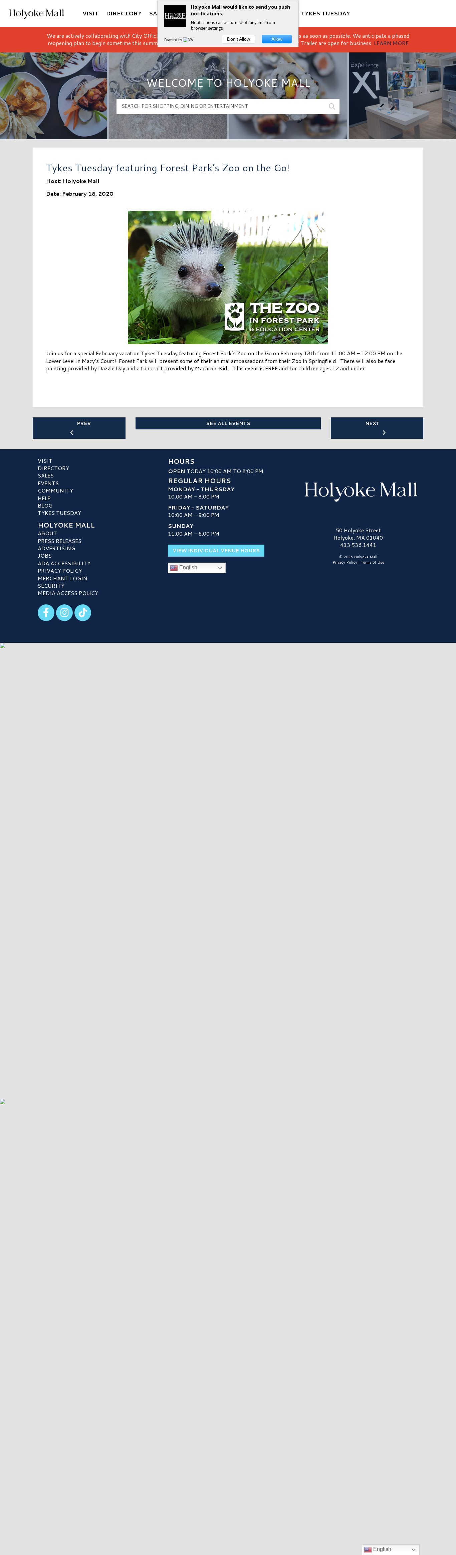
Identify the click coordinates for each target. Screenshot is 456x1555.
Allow (276, 39)
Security (51, 585)
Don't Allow (238, 39)
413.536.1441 (358, 545)
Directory (53, 468)
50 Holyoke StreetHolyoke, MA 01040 (358, 533)
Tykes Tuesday (59, 513)
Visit (45, 460)
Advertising (56, 548)
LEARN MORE (391, 43)
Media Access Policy (68, 593)
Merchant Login (62, 578)
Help (44, 498)
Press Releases (59, 541)
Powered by (173, 39)
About (47, 533)
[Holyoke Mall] (358, 490)
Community (55, 490)
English (187, 567)
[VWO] (189, 39)
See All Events (228, 423)
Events (48, 483)
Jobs (45, 555)
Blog (45, 505)
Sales (46, 475)
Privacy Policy (60, 570)
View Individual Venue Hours (216, 550)
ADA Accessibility (64, 563)
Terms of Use (372, 562)
